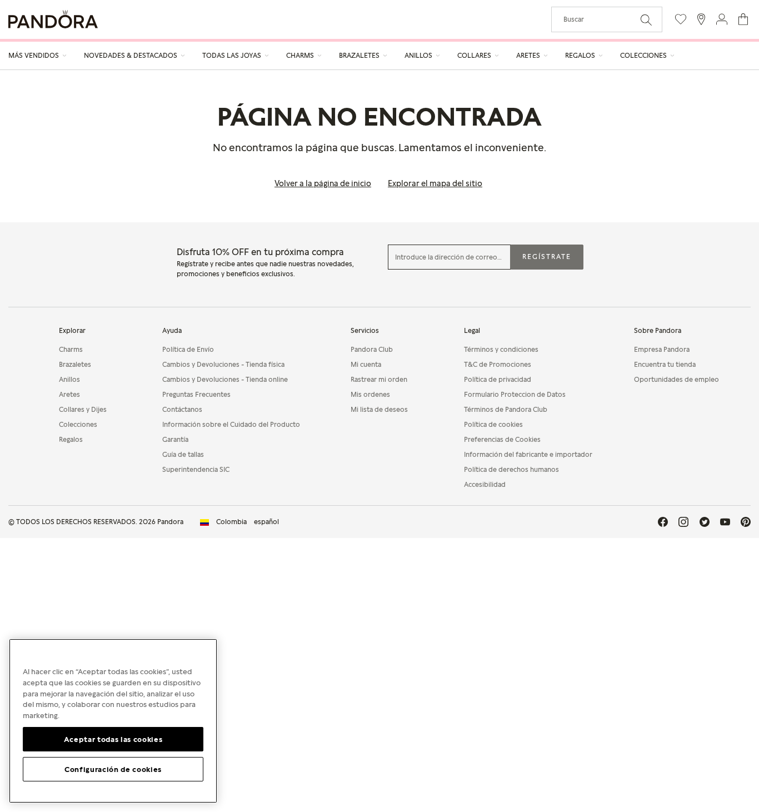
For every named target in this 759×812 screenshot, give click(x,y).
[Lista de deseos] (680, 19)
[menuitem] (38, 55)
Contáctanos (182, 409)
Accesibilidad (485, 484)
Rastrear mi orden (379, 379)
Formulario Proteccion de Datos (515, 394)
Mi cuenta (366, 364)
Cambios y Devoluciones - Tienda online (225, 379)
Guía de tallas (183, 454)
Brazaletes (75, 364)
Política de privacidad (497, 379)
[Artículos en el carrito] (743, 19)
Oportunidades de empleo (676, 379)
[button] (721, 19)
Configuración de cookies (113, 768)
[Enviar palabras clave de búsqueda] (646, 19)
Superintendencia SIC (195, 469)
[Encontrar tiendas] (701, 19)
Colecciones (78, 424)
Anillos (69, 379)
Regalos (71, 439)
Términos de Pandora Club (505, 409)
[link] (239, 522)
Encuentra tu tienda (665, 364)
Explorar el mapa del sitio (435, 183)
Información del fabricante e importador (528, 454)
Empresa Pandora (662, 349)
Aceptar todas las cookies (113, 738)
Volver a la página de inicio (322, 183)
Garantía (175, 439)
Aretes (69, 394)
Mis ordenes (370, 394)
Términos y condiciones (501, 349)
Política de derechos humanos (511, 469)
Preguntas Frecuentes (196, 394)
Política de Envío (188, 349)
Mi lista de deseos (379, 409)
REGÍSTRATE (546, 256)
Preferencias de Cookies (502, 439)
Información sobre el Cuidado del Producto (231, 424)
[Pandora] (53, 19)
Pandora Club (372, 349)
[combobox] (606, 19)
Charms (71, 349)
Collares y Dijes (83, 409)
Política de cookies (493, 424)
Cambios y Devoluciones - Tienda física (223, 364)
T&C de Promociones (497, 364)
